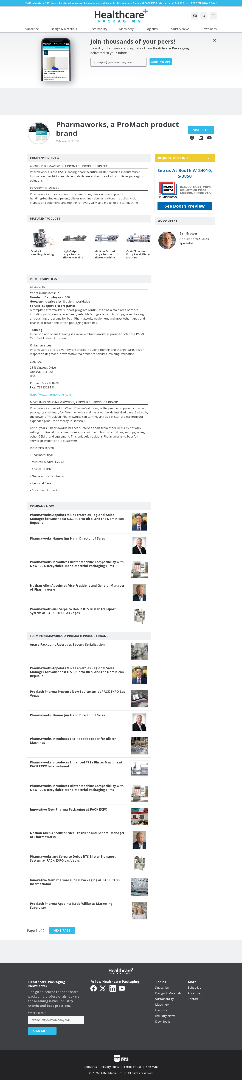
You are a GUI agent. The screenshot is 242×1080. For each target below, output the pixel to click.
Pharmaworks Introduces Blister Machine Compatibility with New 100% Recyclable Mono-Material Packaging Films (77, 564)
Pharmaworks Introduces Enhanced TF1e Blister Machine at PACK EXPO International (76, 764)
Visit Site (200, 130)
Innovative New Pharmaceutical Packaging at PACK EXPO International (75, 882)
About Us (91, 1067)
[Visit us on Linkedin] (201, 137)
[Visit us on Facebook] (192, 137)
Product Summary (44, 188)
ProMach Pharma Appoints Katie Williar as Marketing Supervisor (71, 906)
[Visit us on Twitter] (103, 988)
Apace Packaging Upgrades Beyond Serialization (67, 645)
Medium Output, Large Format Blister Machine (105, 254)
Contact (37, 362)
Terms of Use (132, 1067)
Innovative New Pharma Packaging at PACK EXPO (68, 809)
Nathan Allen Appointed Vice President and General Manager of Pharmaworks (77, 587)
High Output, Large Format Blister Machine (73, 254)
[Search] (203, 15)
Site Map (152, 1067)
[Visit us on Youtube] (209, 137)
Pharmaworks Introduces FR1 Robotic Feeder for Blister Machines (73, 741)
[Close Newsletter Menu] (214, 40)
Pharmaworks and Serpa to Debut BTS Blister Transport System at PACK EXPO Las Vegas (73, 611)
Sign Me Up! (160, 62)
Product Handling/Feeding (42, 253)
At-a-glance (39, 287)
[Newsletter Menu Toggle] (194, 15)
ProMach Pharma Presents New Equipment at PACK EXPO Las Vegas (77, 694)
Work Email (37, 1012)
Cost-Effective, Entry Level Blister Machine (138, 254)
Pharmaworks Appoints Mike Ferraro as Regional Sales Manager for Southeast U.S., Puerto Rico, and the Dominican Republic (77, 519)
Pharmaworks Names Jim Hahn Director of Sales (67, 538)
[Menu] (213, 15)
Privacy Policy (110, 1067)
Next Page (62, 930)
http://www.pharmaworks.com (50, 394)
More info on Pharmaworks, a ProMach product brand (74, 402)
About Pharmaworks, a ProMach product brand (68, 166)
